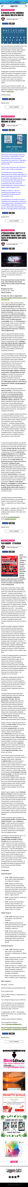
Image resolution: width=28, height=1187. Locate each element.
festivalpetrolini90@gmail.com (14, 1024)
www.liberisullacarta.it (13, 517)
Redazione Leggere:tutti (12, 19)
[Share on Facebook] (5, 24)
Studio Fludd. (10, 91)
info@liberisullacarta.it (10, 519)
